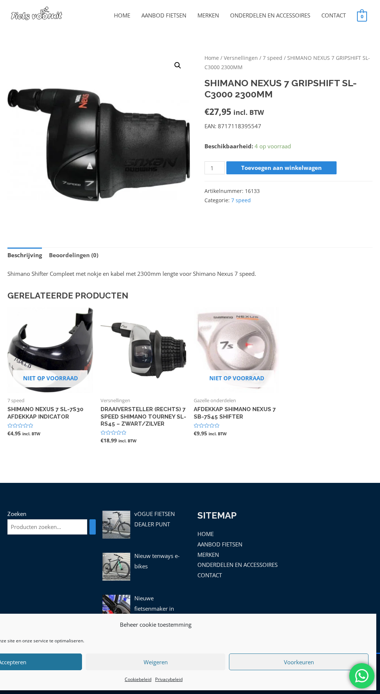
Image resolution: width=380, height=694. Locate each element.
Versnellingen (241, 57)
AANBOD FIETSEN (163, 15)
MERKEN (208, 15)
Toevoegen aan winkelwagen (281, 167)
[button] (177, 65)
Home (211, 57)
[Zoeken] (92, 527)
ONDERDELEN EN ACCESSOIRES (270, 15)
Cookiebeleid (138, 679)
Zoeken (16, 513)
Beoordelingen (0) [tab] (73, 255)
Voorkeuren (299, 662)
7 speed (272, 57)
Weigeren (156, 662)
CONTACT (333, 15)
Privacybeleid (169, 679)
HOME (122, 15)
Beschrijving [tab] (24, 255)
